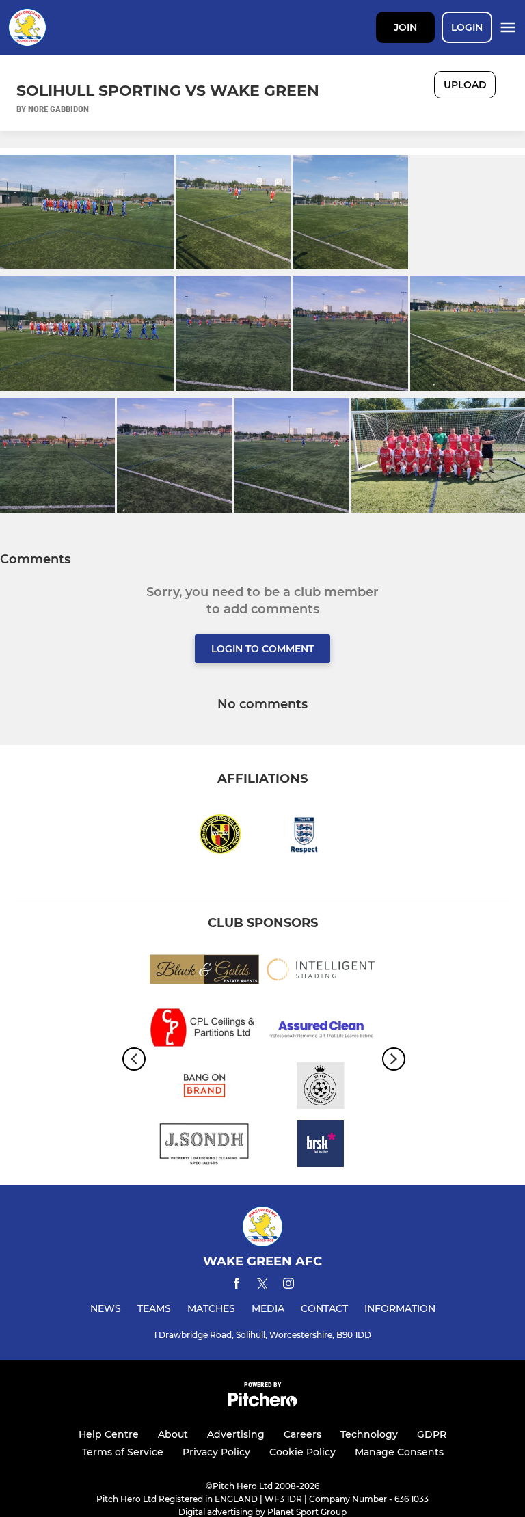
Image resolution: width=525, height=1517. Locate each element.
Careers (302, 1434)
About (173, 1434)
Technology (369, 1434)
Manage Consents (399, 1452)
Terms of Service (122, 1452)
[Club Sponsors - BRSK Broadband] (320, 1146)
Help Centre (109, 1434)
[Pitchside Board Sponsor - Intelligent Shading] (320, 971)
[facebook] (236, 1285)
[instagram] (288, 1285)
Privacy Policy (216, 1452)
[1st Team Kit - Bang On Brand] (204, 1088)
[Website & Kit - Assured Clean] (320, 1030)
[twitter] (262, 1286)
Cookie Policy (302, 1452)
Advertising (236, 1434)
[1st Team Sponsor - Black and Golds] (204, 971)
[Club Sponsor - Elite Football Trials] (320, 1088)
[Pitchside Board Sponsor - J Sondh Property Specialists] (204, 1146)
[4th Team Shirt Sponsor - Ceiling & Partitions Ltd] (204, 1030)
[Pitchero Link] (262, 1403)
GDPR (431, 1434)
